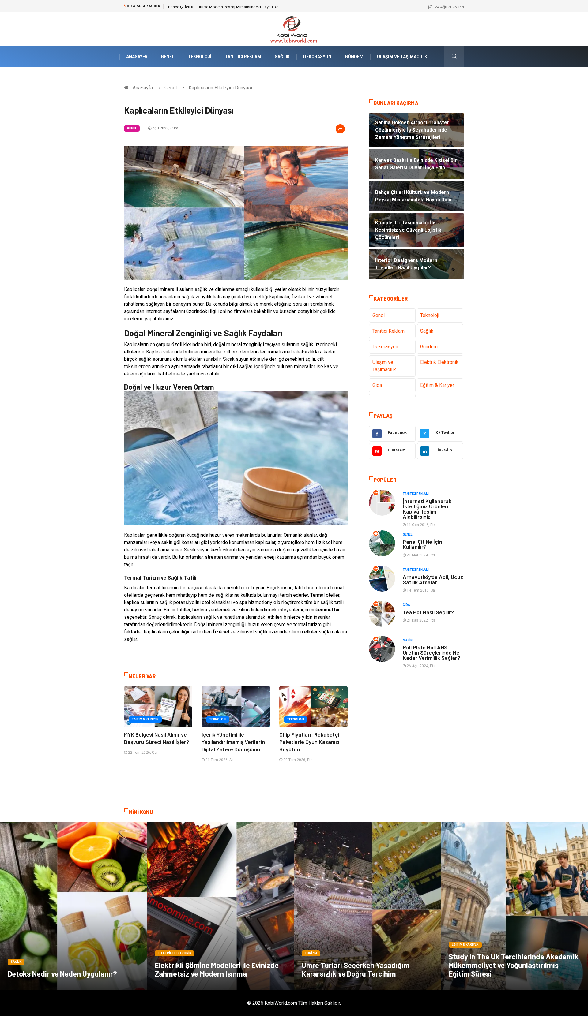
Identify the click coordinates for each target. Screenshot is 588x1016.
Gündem (354, 56)
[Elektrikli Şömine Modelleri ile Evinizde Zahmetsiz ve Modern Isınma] (220, 906)
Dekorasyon (317, 56)
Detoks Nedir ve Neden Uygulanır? (62, 973)
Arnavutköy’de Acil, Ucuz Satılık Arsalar (433, 579)
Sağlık (282, 56)
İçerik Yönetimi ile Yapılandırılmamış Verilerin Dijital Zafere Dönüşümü (233, 742)
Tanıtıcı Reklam (243, 56)
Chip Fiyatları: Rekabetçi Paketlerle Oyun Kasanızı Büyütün (309, 742)
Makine (408, 640)
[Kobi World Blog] (294, 29)
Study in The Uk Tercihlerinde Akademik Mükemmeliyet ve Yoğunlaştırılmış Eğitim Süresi (514, 965)
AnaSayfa (136, 56)
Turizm (311, 953)
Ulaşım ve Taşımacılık (402, 56)
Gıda (377, 385)
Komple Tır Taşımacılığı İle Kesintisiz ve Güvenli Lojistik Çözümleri (225, 7)
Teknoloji (199, 56)
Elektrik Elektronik (439, 362)
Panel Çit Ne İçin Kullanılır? (422, 544)
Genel (167, 56)
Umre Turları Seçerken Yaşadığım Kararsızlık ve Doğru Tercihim (355, 969)
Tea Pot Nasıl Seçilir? (428, 612)
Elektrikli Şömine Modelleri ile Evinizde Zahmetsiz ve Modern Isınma (217, 969)
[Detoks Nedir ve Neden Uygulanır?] (73, 906)
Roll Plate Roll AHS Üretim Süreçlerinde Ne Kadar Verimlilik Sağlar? (431, 652)
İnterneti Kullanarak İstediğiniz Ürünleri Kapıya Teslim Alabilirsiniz (427, 509)
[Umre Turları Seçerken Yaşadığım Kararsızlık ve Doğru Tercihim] (367, 906)
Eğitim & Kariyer (145, 719)
